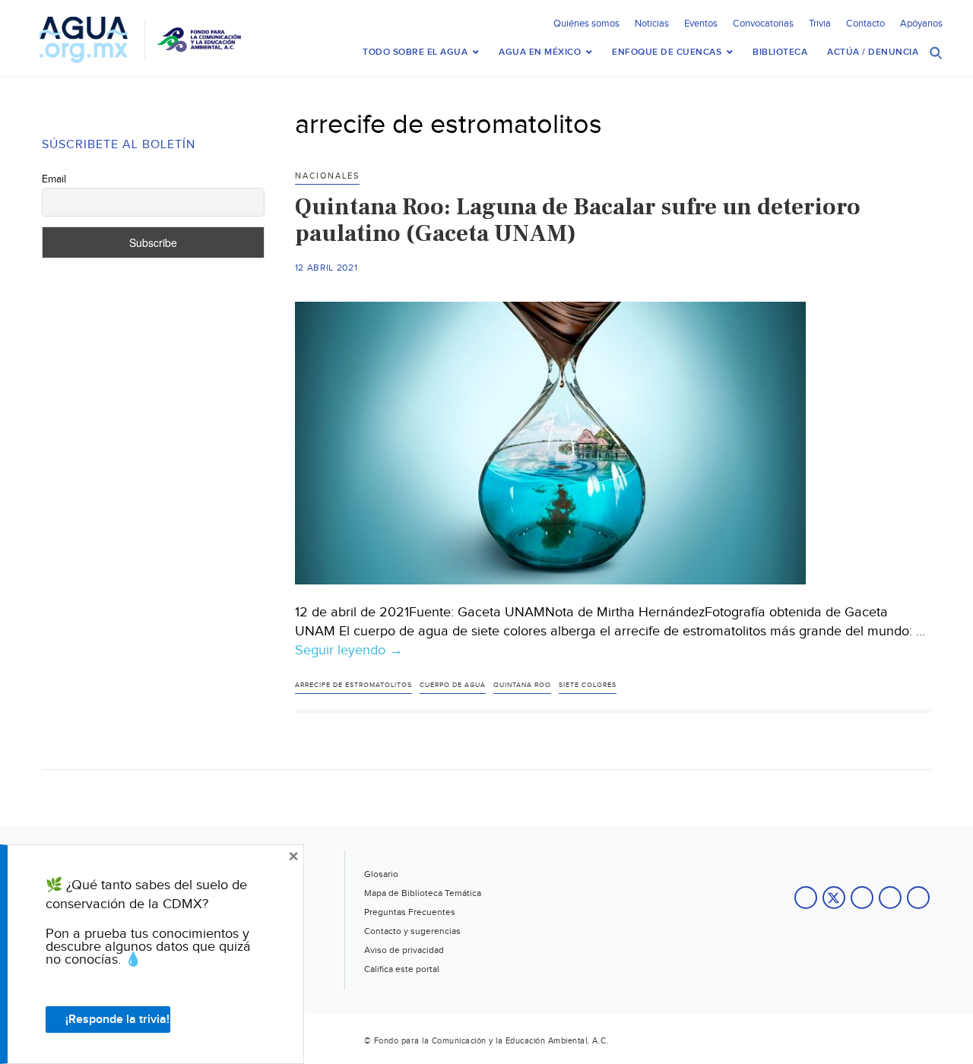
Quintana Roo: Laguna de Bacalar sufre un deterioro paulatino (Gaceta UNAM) (577, 220)
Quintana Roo (522, 685)
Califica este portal (401, 969)
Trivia (820, 23)
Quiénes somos (586, 23)
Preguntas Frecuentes (409, 912)
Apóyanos (921, 23)
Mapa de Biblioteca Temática (422, 893)
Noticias (652, 23)
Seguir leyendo (349, 650)
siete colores (587, 685)
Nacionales (327, 176)
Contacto (865, 23)
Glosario (381, 874)
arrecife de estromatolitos (353, 685)
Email (54, 179)
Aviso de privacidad (404, 950)
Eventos (701, 23)
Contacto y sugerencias (412, 931)
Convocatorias (763, 23)
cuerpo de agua (453, 685)
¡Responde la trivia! (117, 1019)
